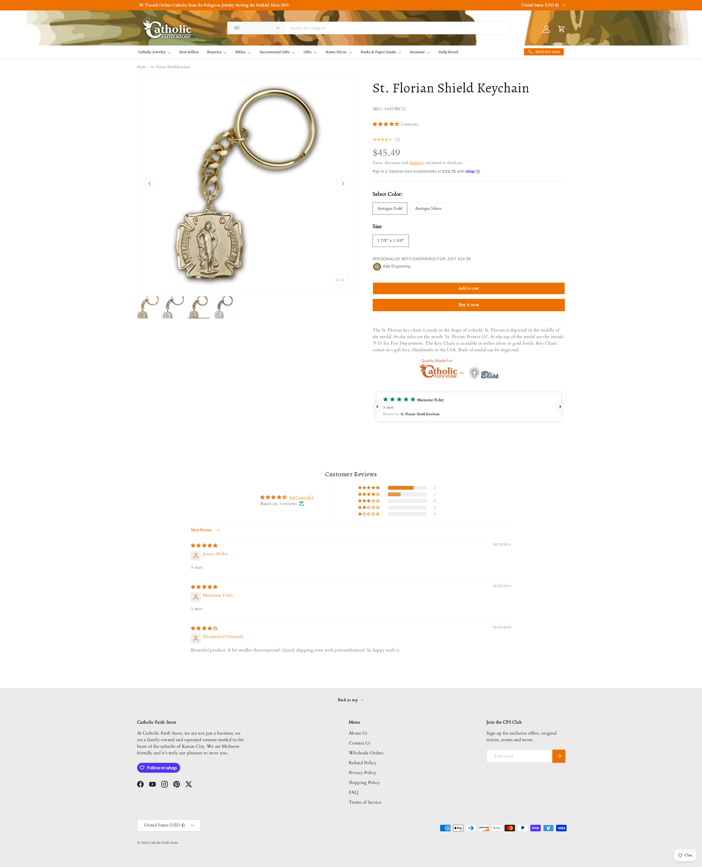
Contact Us (359, 743)
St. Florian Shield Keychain (170, 67)
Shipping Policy (364, 783)
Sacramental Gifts (275, 52)
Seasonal (417, 52)
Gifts (308, 52)
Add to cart (468, 288)
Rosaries (214, 52)
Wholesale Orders (366, 753)
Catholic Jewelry (151, 52)
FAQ (353, 792)
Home (141, 67)
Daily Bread (448, 52)
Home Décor (336, 52)
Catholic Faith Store (163, 842)
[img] (204, 546)
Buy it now (468, 304)
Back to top (348, 699)
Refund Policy (362, 763)
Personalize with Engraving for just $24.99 (422, 259)
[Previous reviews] (377, 406)
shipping (416, 162)
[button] (387, 124)
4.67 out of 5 (301, 497)
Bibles (240, 52)
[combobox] (368, 28)
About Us (358, 733)
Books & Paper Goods (378, 52)
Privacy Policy (362, 773)
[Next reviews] (560, 406)
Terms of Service (365, 802)
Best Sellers (189, 52)
